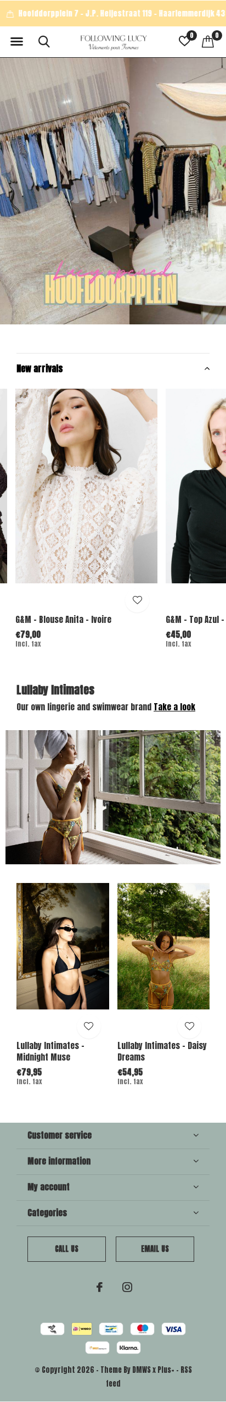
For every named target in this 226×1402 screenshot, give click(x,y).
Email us (155, 1249)
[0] (208, 41)
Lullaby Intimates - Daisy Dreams (162, 1051)
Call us (66, 1249)
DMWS (141, 1370)
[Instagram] (127, 1287)
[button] (16, 42)
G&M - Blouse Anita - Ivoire (63, 619)
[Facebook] (100, 1287)
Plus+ (165, 1370)
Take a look (174, 706)
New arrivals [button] (39, 368)
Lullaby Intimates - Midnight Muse (50, 1051)
